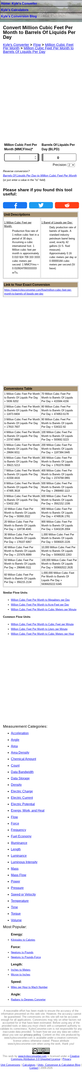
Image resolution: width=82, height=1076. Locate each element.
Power (15, 881)
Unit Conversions (10, 1064)
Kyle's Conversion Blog (19, 16)
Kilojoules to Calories (23, 939)
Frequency (18, 830)
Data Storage (20, 778)
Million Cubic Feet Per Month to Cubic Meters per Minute (43, 609)
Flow (14, 817)
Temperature (20, 901)
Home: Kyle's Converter (19, 3)
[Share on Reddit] (67, 205)
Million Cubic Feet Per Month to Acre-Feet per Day (40, 604)
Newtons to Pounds (22, 952)
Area (14, 746)
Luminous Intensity (24, 862)
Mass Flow (18, 875)
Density (16, 784)
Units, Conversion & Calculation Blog (59, 1064)
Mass (15, 868)
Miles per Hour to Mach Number (29, 987)
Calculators (28, 1064)
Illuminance (19, 843)
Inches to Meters (20, 969)
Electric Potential (23, 804)
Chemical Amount (23, 759)
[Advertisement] (41, 98)
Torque (16, 913)
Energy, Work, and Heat (27, 810)
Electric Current (22, 797)
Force (15, 823)
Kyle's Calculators (14, 10)
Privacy (66, 1059)
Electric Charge (22, 791)
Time (14, 907)
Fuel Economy (21, 836)
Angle (15, 739)
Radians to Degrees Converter (28, 999)
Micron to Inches (20, 974)
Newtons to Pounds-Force (26, 957)
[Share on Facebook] (15, 205)
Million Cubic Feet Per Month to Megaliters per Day (40, 599)
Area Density (20, 752)
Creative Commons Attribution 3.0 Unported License (45, 1058)
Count (15, 765)
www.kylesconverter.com (32, 1056)
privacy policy (32, 1034)
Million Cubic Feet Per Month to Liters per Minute (39, 629)
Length (16, 849)
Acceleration (20, 733)
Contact (33, 1067)
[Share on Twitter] (41, 205)
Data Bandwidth (22, 772)
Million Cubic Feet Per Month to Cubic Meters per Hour (42, 633)
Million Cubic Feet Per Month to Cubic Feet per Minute (42, 624)
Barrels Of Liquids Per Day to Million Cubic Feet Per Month (40, 175)
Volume (16, 920)
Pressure (17, 888)
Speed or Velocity (23, 894)
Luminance (19, 855)
